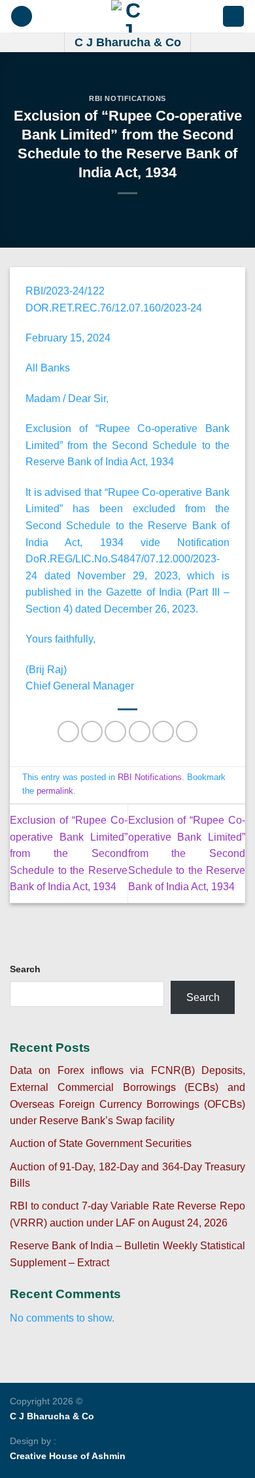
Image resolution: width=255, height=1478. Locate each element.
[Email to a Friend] (139, 731)
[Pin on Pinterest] (163, 731)
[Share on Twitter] (115, 731)
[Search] (233, 16)
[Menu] (21, 16)
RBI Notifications (127, 98)
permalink (55, 791)
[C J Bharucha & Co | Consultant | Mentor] (127, 16)
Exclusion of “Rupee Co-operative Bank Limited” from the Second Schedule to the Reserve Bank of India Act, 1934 (69, 853)
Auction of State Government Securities (101, 1143)
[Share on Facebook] (92, 731)
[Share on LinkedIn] (186, 731)
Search (25, 969)
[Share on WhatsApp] (68, 731)
